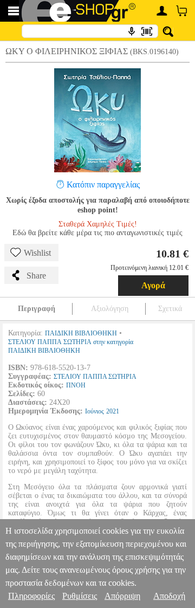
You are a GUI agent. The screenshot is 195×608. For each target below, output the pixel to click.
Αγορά (153, 285)
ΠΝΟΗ (76, 385)
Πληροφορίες (31, 595)
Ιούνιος (94, 411)
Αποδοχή (169, 595)
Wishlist (37, 252)
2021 (112, 411)
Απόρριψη (122, 595)
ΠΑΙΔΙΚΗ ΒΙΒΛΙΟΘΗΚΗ (81, 333)
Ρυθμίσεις (79, 595)
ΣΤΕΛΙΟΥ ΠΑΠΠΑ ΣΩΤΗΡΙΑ (95, 376)
